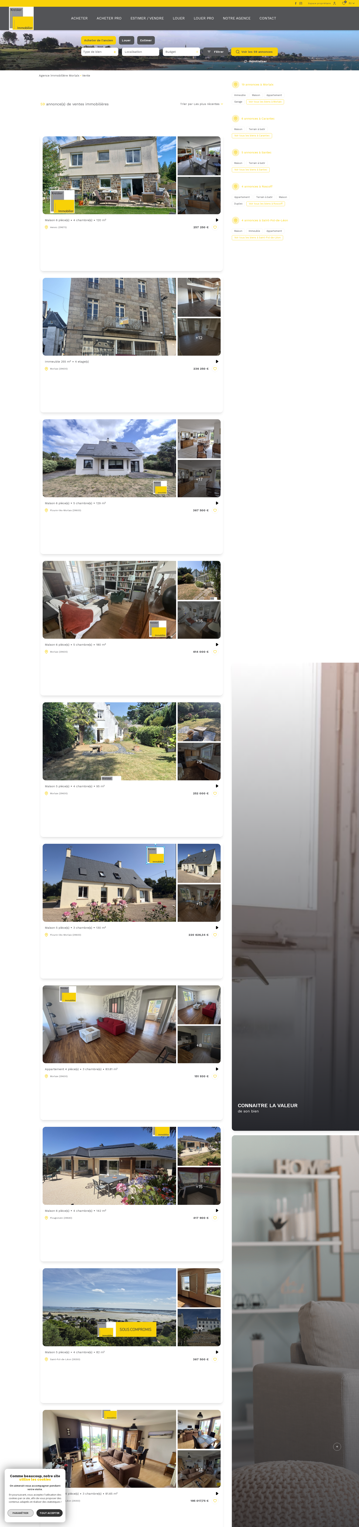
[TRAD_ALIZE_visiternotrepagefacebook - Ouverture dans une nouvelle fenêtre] (295, 3)
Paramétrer (21, 1513)
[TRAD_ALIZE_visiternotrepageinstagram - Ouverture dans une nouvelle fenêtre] (300, 3)
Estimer (146, 40)
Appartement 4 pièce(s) (81, 1069)
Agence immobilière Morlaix (59, 75)
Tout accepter (49, 1513)
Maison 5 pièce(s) (75, 786)
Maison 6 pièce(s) (75, 220)
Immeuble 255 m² (67, 361)
